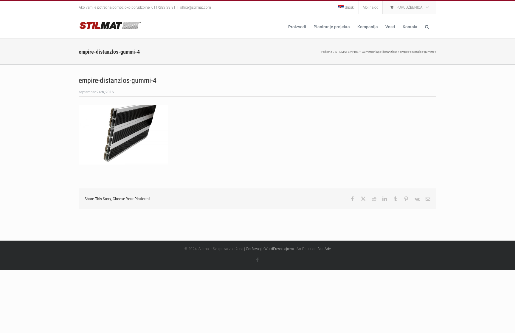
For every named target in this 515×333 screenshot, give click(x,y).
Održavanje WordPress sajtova (270, 249)
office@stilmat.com (195, 7)
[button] (427, 26)
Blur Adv (324, 249)
